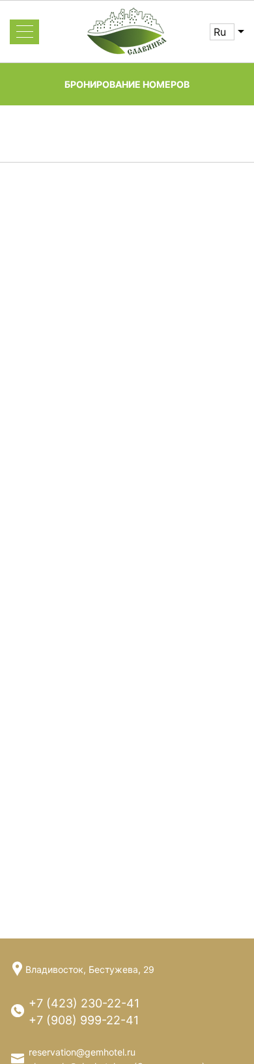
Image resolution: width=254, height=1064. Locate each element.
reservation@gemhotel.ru (82, 1051)
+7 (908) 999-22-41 (84, 1020)
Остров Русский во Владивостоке (115, 386)
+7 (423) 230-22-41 (84, 1003)
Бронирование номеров (127, 84)
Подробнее (38, 589)
